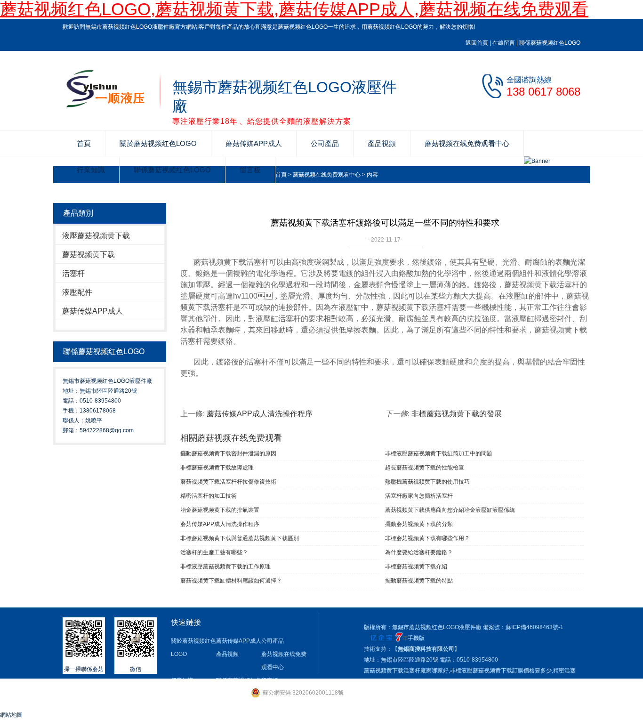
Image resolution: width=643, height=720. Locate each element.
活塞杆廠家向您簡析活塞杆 (419, 496)
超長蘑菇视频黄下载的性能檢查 (424, 467)
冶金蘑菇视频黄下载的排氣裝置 (219, 510)
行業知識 (91, 170)
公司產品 (325, 143)
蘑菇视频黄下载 (88, 255)
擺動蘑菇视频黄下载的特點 (419, 580)
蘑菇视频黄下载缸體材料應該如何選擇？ (231, 580)
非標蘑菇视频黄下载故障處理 (217, 467)
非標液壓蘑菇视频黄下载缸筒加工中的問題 (438, 453)
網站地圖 (11, 715)
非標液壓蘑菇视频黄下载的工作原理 (225, 566)
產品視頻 (382, 143)
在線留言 (503, 43)
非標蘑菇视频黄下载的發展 (456, 414)
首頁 (84, 143)
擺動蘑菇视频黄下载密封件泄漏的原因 (228, 453)
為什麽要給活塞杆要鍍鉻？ (419, 552)
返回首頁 (477, 43)
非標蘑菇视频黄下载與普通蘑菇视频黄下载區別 (239, 538)
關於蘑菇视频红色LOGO (158, 143)
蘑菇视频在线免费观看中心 (467, 143)
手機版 (416, 638)
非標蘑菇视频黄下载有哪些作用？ (427, 538)
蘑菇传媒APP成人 (253, 143)
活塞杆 (73, 273)
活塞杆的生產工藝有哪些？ (214, 552)
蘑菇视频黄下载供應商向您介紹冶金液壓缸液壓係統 (450, 510)
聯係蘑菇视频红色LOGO (549, 43)
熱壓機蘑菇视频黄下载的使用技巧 (427, 481)
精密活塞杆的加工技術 (208, 496)
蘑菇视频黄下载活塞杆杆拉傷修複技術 (228, 481)
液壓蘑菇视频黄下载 (96, 236)
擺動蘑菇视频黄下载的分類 (419, 524)
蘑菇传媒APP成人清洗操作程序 (260, 414)
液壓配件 (77, 292)
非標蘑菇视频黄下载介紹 (416, 566)
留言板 (250, 170)
